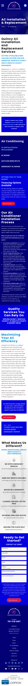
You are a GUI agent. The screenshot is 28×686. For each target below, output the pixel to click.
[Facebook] (9, 663)
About (14, 643)
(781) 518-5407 (8, 126)
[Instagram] (12, 663)
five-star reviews (6, 105)
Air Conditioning (14, 645)
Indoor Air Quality (14, 650)
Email (3, 562)
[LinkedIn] (15, 663)
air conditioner (14, 69)
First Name (5, 548)
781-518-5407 (14, 621)
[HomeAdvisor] (22, 663)
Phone (3, 557)
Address (4, 566)
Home (14, 640)
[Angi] (19, 663)
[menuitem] (14, 149)
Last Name (5, 553)
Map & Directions (14, 633)
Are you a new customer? (8, 571)
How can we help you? (7, 576)
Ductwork (14, 653)
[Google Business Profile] (6, 663)
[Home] (14, 5)
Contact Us (14, 656)
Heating (14, 648)
